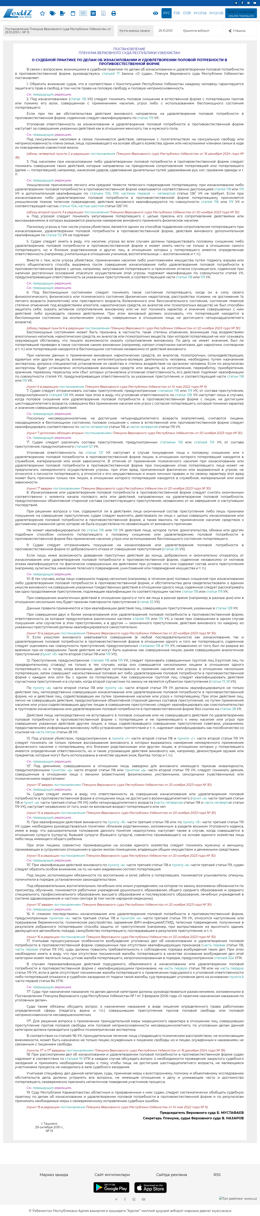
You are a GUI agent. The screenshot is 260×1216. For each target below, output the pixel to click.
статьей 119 (204, 442)
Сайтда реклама (171, 1175)
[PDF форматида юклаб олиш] (103, 13)
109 (115, 193)
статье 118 (95, 530)
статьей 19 (73, 1059)
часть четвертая (169, 803)
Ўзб (176, 13)
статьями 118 (168, 391)
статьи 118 (184, 277)
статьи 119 (214, 591)
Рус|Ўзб (200, 13)
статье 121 (94, 453)
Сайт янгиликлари (112, 1175)
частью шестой (91, 206)
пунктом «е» (59, 918)
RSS (217, 1175)
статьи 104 (68, 206)
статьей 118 (100, 660)
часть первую (175, 968)
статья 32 (145, 602)
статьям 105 (100, 193)
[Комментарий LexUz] (63, 13)
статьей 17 (111, 74)
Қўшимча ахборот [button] (196, 30)
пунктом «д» (62, 770)
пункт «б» (49, 654)
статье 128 (183, 395)
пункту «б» (117, 822)
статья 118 (78, 99)
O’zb (187, 13)
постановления (103, 154)
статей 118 (222, 189)
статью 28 (228, 709)
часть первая (214, 945)
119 (241, 189)
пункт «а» (199, 798)
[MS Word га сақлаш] (93, 13)
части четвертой (94, 427)
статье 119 (145, 118)
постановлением (98, 433)
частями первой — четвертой (148, 193)
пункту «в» (42, 688)
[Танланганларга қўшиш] (42, 13)
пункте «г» (121, 738)
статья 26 (171, 549)
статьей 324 (224, 958)
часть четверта (217, 803)
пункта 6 (236, 977)
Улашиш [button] (239, 30)
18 (228, 681)
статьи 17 (217, 681)
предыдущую (43, 94)
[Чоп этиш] (113, 13)
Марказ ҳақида (54, 1175)
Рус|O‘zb (216, 13)
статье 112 (54, 235)
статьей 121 (84, 446)
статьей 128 (58, 395)
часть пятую (45, 732)
